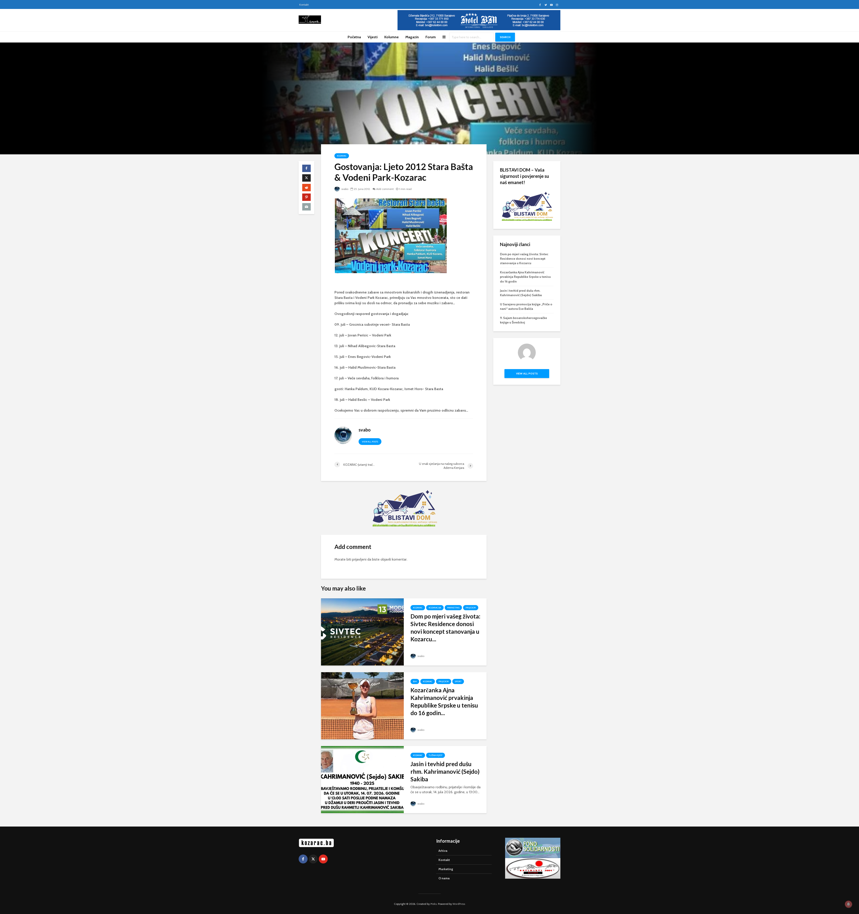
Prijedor (471, 607)
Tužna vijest (435, 755)
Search (505, 37)
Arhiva (442, 851)
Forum (430, 37)
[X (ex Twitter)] (313, 858)
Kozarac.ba (435, 607)
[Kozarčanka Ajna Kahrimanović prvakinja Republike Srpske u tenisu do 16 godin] (362, 705)
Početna (354, 37)
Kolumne (391, 37)
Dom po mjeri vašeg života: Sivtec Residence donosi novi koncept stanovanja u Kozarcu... (445, 628)
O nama (444, 878)
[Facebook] (303, 858)
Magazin (412, 37)
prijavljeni (359, 559)
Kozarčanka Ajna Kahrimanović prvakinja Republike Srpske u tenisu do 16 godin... (444, 701)
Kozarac (342, 155)
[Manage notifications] (848, 904)
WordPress (459, 903)
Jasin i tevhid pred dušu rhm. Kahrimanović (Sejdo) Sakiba (445, 771)
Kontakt (304, 4)
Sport (458, 681)
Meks (433, 903)
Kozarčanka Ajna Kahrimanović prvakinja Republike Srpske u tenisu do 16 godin (525, 276)
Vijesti (373, 37)
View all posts (370, 441)
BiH (415, 681)
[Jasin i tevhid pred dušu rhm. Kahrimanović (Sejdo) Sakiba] (362, 779)
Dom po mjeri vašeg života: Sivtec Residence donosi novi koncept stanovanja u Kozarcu (524, 258)
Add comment (385, 189)
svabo (344, 189)
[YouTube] (323, 858)
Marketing (453, 607)
